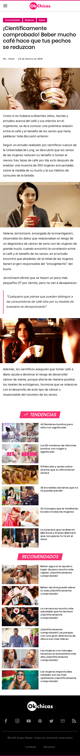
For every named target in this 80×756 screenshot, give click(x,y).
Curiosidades (12, 20)
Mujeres (29, 20)
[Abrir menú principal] (5, 6)
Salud (42, 20)
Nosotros (49, 747)
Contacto (30, 747)
